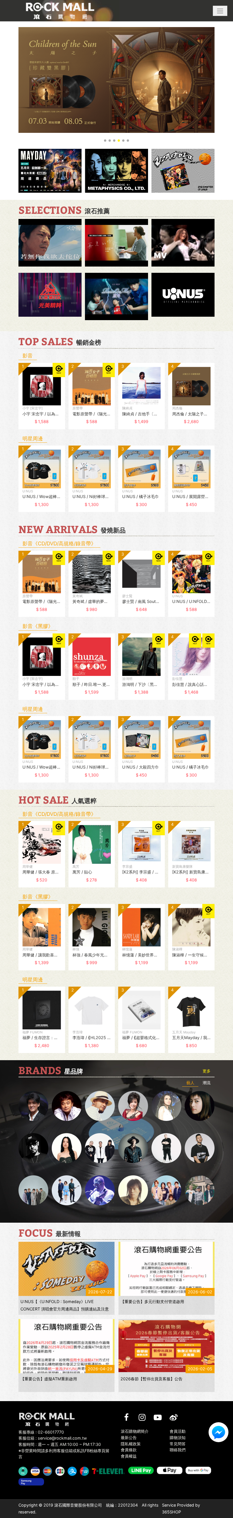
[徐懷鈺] (200, 1106)
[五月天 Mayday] (166, 1190)
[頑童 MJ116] (100, 1148)
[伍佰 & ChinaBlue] (133, 1190)
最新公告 (129, 1437)
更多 (207, 1071)
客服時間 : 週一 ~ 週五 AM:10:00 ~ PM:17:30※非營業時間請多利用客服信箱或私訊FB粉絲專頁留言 (63, 1450)
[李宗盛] (100, 1190)
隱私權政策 (131, 1443)
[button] (220, 11)
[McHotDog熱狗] (33, 1148)
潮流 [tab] (207, 1082)
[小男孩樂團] (67, 1190)
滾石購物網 (60, 10)
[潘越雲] (166, 1106)
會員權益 (129, 1456)
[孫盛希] (67, 1148)
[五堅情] (33, 1190)
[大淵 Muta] (166, 1148)
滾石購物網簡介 (135, 1431)
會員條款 (129, 1449)
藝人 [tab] (190, 1082)
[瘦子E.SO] (200, 1148)
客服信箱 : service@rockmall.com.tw (52, 1438)
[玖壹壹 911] (200, 1190)
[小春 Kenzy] (133, 1148)
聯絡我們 (178, 1449)
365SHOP (171, 1511)
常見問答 (178, 1443)
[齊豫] (133, 1106)
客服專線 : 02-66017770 (41, 1432)
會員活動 (178, 1431)
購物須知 (178, 1437)
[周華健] (33, 1106)
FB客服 (218, 1432)
